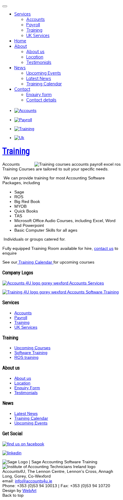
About (20, 46)
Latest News (38, 78)
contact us (103, 248)
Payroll (33, 24)
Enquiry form (39, 94)
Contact (22, 89)
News (20, 67)
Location (34, 57)
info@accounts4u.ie (33, 481)
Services (22, 14)
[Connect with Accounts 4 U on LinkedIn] (13, 452)
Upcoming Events (43, 73)
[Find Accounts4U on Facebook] (24, 443)
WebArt (29, 490)
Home (20, 41)
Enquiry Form (27, 387)
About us (35, 51)
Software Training (30, 352)
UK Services (38, 35)
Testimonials (38, 62)
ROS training (26, 357)
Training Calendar (44, 84)
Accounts (35, 19)
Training (34, 30)
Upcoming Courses (32, 347)
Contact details (41, 100)
